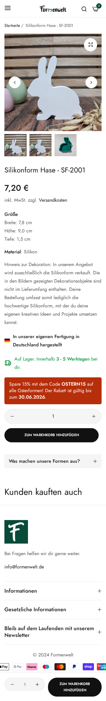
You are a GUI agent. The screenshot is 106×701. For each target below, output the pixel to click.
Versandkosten (53, 200)
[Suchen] (84, 8)
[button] (91, 82)
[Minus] (12, 416)
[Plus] (94, 416)
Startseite (12, 25)
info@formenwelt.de (24, 566)
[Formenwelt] (53, 9)
